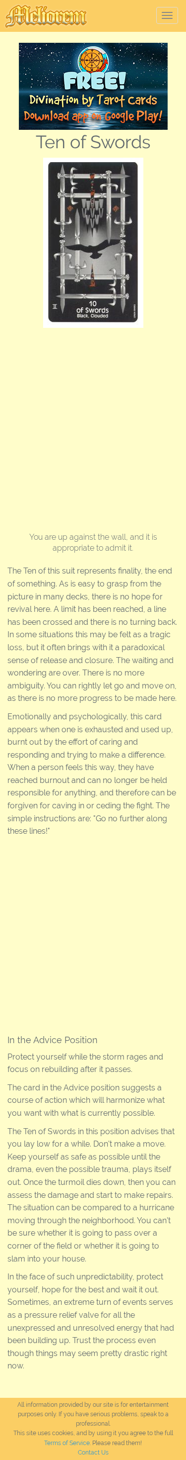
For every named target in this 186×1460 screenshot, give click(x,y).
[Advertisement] (93, 426)
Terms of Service (67, 1443)
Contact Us (93, 1452)
